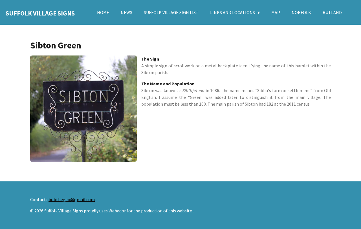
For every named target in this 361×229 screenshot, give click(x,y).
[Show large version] (83, 108)
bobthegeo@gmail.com (72, 199)
